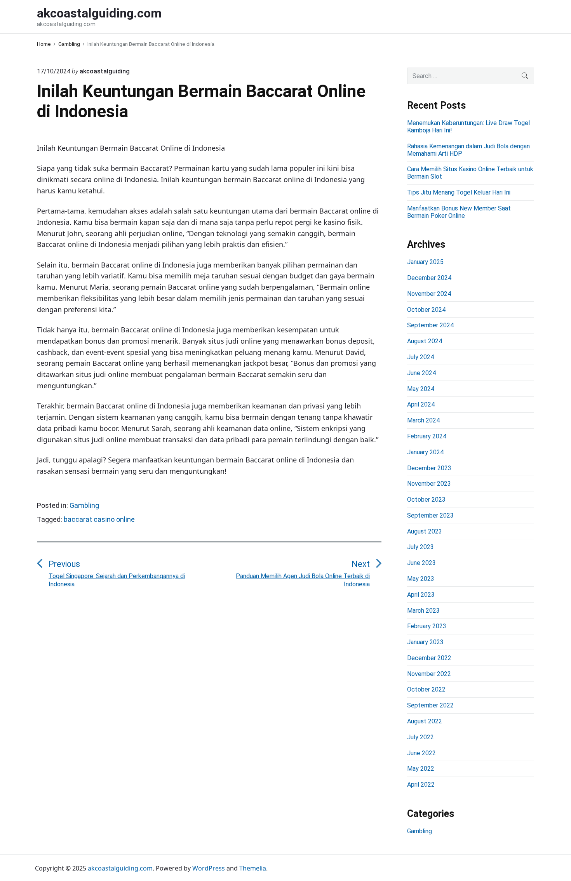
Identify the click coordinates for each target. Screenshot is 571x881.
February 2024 (426, 436)
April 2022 (421, 784)
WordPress (208, 868)
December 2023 (429, 468)
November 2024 (429, 293)
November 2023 (429, 483)
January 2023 (425, 642)
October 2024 (426, 309)
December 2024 (429, 278)
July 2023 (420, 547)
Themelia (252, 868)
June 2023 (421, 562)
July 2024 (420, 357)
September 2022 (430, 705)
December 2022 (429, 658)
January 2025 (425, 262)
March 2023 (423, 610)
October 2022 (426, 689)
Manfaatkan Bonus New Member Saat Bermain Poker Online (459, 212)
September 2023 (430, 515)
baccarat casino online (99, 519)
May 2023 (420, 578)
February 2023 (426, 626)
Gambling (84, 505)
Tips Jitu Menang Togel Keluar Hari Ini (458, 192)
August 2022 (424, 721)
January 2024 (425, 452)
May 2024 (420, 389)
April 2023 (421, 594)
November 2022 (429, 674)
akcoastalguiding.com (120, 868)
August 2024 (424, 341)
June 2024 (421, 373)
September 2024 (430, 325)
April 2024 (421, 404)
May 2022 (420, 768)
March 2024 (423, 420)
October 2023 (426, 499)
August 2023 (424, 531)
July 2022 (420, 737)
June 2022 (421, 753)
